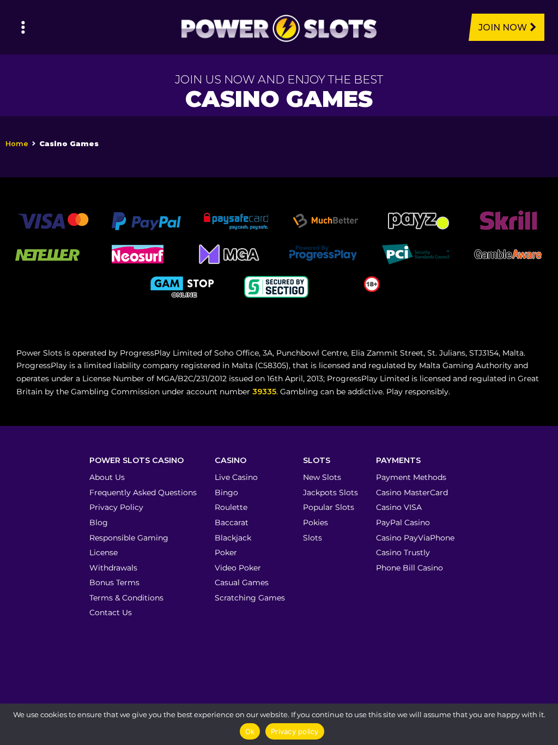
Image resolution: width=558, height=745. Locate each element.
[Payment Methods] (53, 220)
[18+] (371, 283)
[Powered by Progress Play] (322, 253)
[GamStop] (183, 286)
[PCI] (415, 253)
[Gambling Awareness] (507, 253)
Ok (250, 731)
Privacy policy (295, 731)
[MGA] (230, 253)
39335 (264, 391)
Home (16, 144)
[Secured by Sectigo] (276, 286)
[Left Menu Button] (23, 27)
